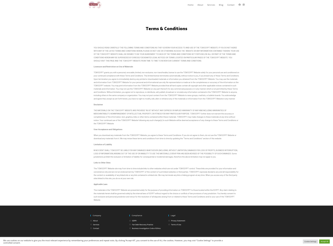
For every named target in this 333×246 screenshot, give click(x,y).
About (95, 220)
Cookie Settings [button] (310, 241)
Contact (96, 228)
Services (96, 224)
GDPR (134, 220)
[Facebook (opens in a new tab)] (240, 5)
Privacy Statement (178, 220)
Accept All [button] (324, 241)
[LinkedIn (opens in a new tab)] (244, 5)
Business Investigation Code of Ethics (146, 228)
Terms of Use (176, 224)
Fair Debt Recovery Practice (142, 224)
